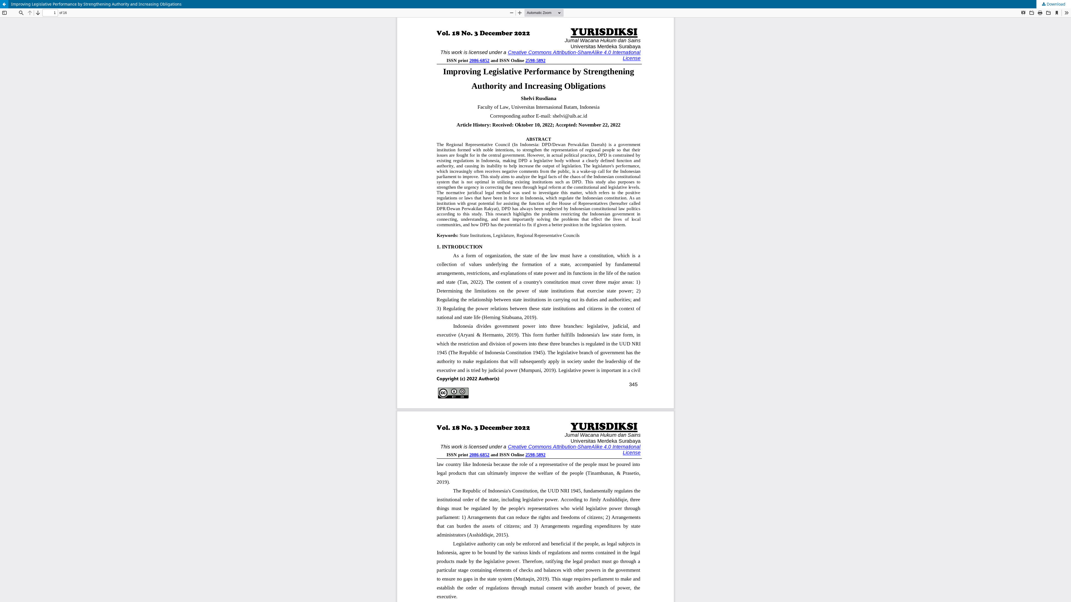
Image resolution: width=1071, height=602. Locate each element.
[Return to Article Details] (4, 4)
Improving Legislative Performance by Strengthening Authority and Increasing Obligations (96, 4)
